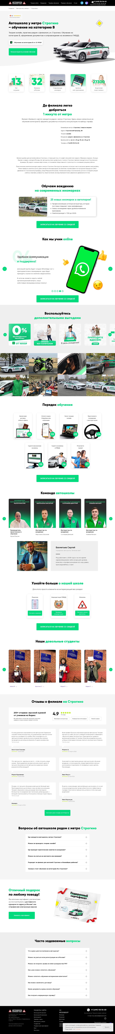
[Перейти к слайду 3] (57, 291)
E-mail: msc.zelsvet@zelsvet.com (97, 1015)
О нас (75, 3)
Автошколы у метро (22, 8)
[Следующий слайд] (110, 269)
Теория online (34, 3)
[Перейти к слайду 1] (52, 291)
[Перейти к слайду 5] (62, 291)
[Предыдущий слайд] (5, 269)
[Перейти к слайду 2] (55, 291)
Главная (11, 8)
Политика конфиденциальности (16, 1023)
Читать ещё (15, 742)
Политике (77, 1029)
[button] (23, 51)
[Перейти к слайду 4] (60, 291)
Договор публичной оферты (15, 1025)
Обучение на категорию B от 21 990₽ (28, 42)
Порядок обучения (66, 3)
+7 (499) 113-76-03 (99, 1)
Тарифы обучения (53, 3)
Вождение (43, 3)
